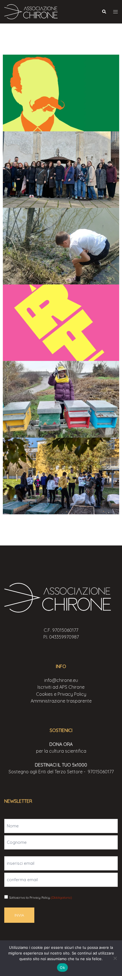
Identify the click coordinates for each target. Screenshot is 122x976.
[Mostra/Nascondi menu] (115, 11)
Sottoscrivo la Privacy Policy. (40, 898)
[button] (104, 11)
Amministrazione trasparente (61, 701)
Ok (62, 967)
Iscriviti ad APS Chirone (61, 687)
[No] (115, 958)
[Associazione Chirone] (32, 11)
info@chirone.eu (61, 680)
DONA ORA (61, 744)
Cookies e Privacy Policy (61, 694)
